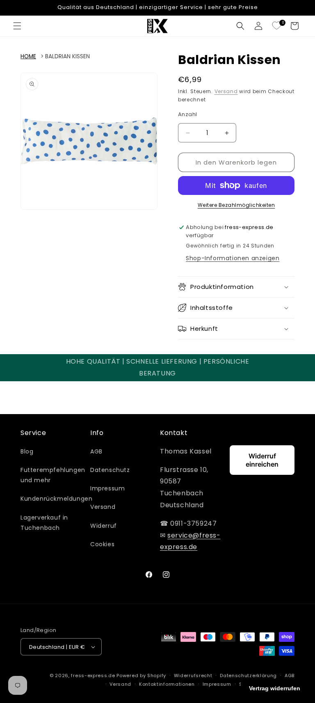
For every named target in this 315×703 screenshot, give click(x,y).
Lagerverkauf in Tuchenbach (44, 522)
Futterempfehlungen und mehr (53, 475)
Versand (226, 91)
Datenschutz (110, 470)
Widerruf (103, 526)
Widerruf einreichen (262, 460)
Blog (27, 451)
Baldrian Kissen (67, 56)
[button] (17, 26)
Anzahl (187, 114)
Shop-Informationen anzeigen (232, 258)
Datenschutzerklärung (248, 675)
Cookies (102, 544)
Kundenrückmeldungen (56, 499)
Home (28, 56)
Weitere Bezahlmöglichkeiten (236, 205)
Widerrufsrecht (193, 675)
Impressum (107, 488)
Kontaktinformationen (167, 684)
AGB (96, 451)
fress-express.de (93, 675)
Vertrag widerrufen (274, 688)
